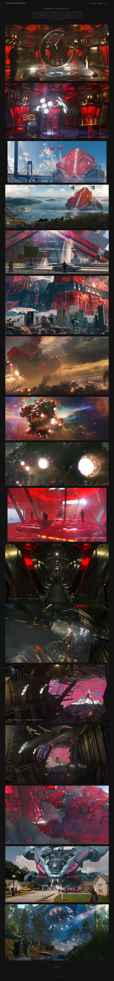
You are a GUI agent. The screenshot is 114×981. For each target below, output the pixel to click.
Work (90, 3)
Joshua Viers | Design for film (15, 3)
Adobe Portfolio (59, 976)
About (94, 3)
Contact (100, 3)
